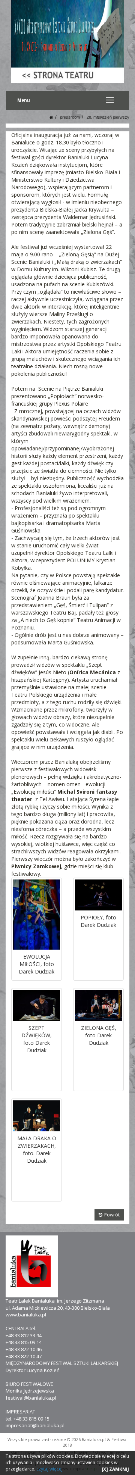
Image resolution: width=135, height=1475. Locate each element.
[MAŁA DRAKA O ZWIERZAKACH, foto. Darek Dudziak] (36, 1115)
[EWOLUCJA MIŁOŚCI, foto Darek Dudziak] (36, 914)
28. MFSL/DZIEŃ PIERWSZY (108, 117)
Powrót (112, 1215)
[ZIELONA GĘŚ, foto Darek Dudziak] (98, 1005)
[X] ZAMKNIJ (115, 1469)
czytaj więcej (49, 1469)
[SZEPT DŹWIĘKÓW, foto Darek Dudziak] (36, 1005)
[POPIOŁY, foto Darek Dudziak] (98, 894)
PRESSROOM (70, 117)
